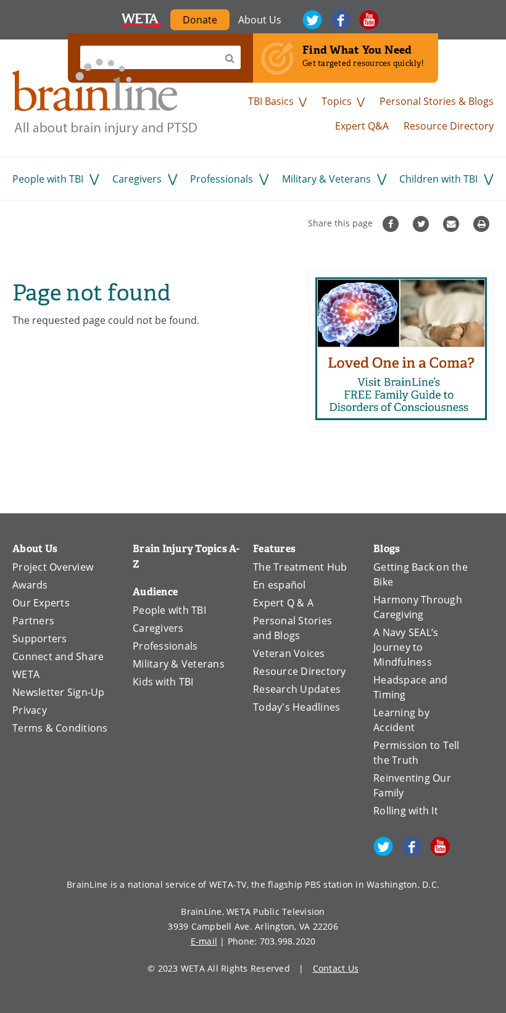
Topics (336, 101)
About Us (259, 20)
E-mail (204, 941)
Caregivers (137, 179)
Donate (206, 21)
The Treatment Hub (300, 567)
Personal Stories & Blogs (437, 101)
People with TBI (47, 179)
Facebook (340, 20)
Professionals (221, 179)
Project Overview (52, 567)
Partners (33, 620)
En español (279, 585)
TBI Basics (271, 101)
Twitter (312, 20)
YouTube (369, 20)
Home (104, 97)
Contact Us (336, 968)
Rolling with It (405, 810)
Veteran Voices (289, 653)
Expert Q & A (283, 603)
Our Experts (41, 603)
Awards (30, 585)
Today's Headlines (296, 707)
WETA (142, 19)
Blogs (386, 548)
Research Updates (297, 689)
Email (452, 224)
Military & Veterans (326, 179)
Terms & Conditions (60, 728)
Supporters (39, 638)
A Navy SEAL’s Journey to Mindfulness (405, 647)
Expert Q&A (362, 126)
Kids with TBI (163, 681)
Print (483, 224)
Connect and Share (58, 656)
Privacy (29, 710)
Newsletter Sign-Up (58, 692)
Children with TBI (438, 179)
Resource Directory (449, 126)
